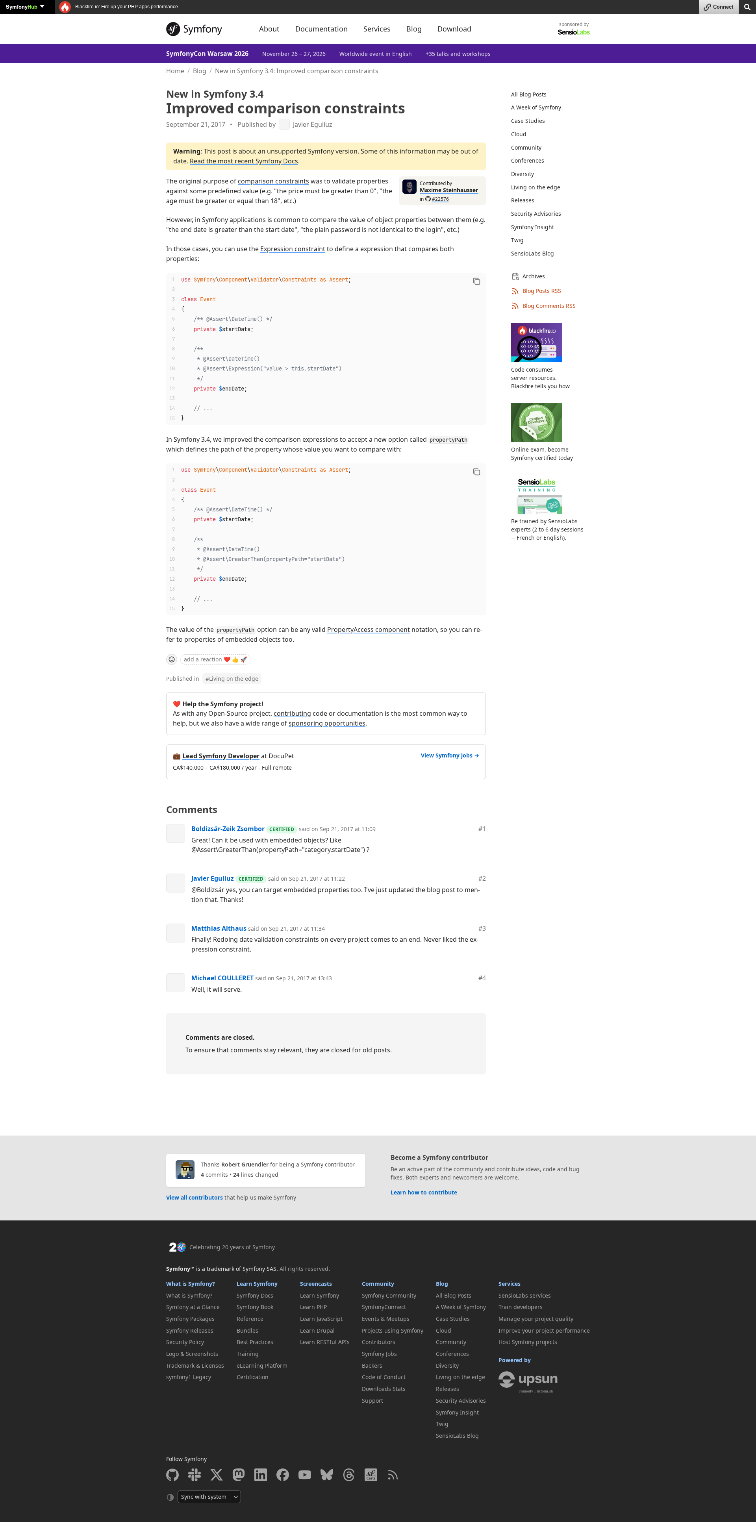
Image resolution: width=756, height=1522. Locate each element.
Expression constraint (292, 248)
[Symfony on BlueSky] (327, 1474)
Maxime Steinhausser (449, 190)
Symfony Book (255, 1307)
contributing (292, 713)
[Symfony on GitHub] (172, 1474)
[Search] (747, 6)
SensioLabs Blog (532, 253)
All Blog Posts (529, 94)
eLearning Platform (262, 1365)
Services (509, 1283)
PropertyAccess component (368, 629)
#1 (482, 828)
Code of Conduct (384, 1377)
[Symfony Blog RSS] (393, 1474)
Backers (372, 1365)
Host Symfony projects (527, 1342)
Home (175, 71)
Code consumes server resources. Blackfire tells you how (540, 378)
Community (526, 147)
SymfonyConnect (384, 1307)
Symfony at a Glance (193, 1307)
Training (248, 1353)
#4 (482, 978)
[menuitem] (546, 94)
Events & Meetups (386, 1318)
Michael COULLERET (222, 978)
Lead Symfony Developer (220, 756)
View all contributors (194, 1197)
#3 (482, 928)
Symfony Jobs (379, 1353)
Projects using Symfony (392, 1330)
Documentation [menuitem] (321, 28)
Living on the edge (232, 678)
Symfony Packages (190, 1318)
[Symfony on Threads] (349, 1474)
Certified (281, 829)
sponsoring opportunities (327, 723)
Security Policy (185, 1342)
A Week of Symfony (536, 107)
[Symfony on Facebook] (282, 1474)
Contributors (378, 1342)
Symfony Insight (532, 227)
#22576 (440, 199)
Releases (522, 200)
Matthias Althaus (218, 928)
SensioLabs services (524, 1295)
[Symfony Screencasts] (371, 1474)
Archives (534, 276)
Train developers (520, 1307)
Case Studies (528, 120)
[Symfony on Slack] (194, 1474)
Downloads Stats (384, 1388)
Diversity (522, 174)
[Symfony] (205, 29)
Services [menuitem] (377, 28)
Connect (723, 7)
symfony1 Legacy (188, 1377)
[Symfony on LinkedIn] (260, 1474)
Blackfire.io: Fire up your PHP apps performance (126, 6)
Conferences (527, 160)
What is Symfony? (190, 1283)
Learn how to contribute (424, 1192)
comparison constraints (273, 181)
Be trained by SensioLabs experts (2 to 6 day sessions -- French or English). (547, 529)
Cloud (518, 134)
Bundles (247, 1330)
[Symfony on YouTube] (304, 1474)
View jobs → (450, 755)
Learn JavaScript (321, 1318)
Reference (250, 1318)
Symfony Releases (189, 1330)
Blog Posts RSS (542, 290)
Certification (253, 1377)
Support (372, 1400)
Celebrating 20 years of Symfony (232, 1247)
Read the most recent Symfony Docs (244, 161)
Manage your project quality (535, 1318)
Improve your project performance (544, 1330)
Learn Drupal (317, 1330)
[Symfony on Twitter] (216, 1474)
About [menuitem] (269, 28)
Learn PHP (313, 1307)
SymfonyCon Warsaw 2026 (207, 53)
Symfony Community (389, 1295)
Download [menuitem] (454, 28)
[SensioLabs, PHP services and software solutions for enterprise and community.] (574, 32)
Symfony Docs (255, 1295)
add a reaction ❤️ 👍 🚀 (215, 659)
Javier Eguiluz (312, 124)
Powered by (514, 1360)
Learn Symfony (257, 1283)
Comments (191, 809)
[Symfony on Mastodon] (238, 1474)
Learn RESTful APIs (325, 1342)
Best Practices (255, 1342)
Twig (517, 240)
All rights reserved (304, 1268)
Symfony (21, 6)
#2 (482, 878)
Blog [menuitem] (414, 28)
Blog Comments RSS (549, 305)
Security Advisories (536, 213)
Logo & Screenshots (192, 1353)
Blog (199, 71)
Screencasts (316, 1283)
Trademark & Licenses (195, 1365)
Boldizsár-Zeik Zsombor (228, 828)
